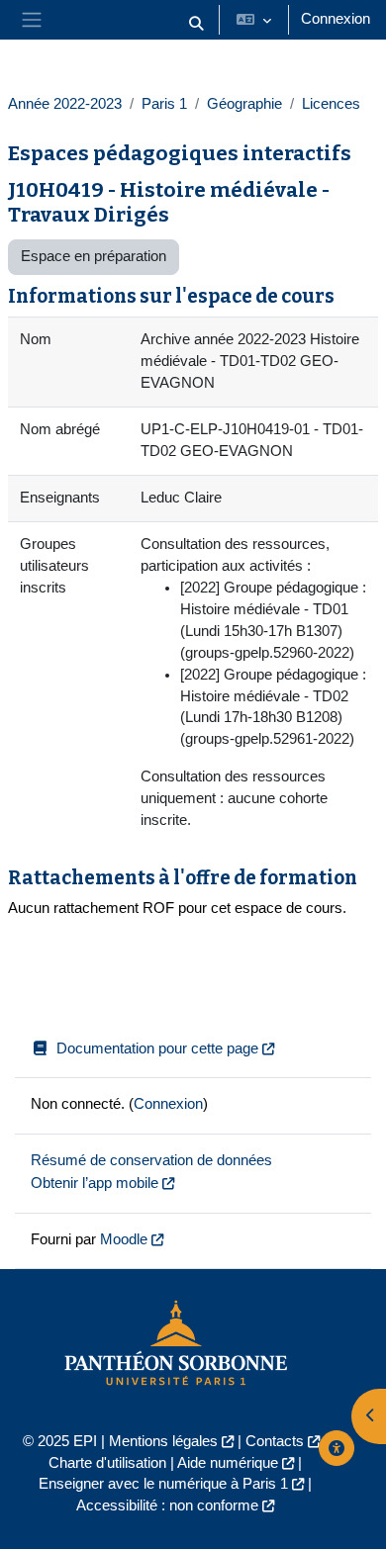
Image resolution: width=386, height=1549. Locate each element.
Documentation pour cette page (157, 1048)
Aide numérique (227, 1463)
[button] (196, 24)
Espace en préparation (93, 256)
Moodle (123, 1239)
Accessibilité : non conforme (167, 1505)
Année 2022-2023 (65, 104)
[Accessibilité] (336, 1448)
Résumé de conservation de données (151, 1160)
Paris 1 (164, 104)
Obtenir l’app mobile (94, 1183)
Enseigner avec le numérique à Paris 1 (163, 1484)
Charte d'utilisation (107, 1463)
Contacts (274, 1441)
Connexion (335, 19)
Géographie (244, 104)
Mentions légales (163, 1441)
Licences (331, 104)
